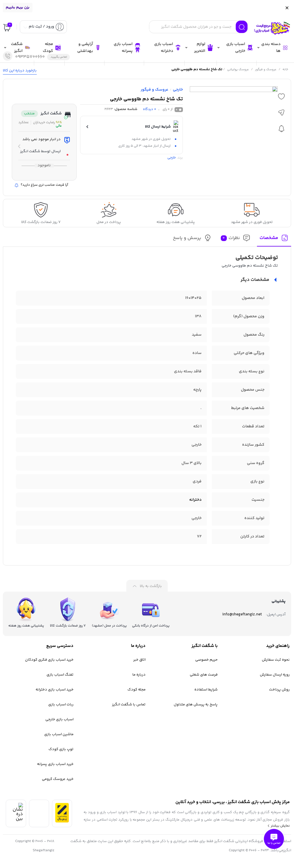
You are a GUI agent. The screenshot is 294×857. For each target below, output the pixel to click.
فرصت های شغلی (204, 675)
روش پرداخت (279, 689)
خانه (285, 69)
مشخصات (269, 238)
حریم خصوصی (206, 660)
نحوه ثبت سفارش (276, 660)
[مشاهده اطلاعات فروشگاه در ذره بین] (16, 818)
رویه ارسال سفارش (275, 675)
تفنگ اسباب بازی (60, 675)
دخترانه (195, 500)
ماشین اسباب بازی (59, 734)
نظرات (231, 238)
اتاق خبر (139, 660)
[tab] (274, 239)
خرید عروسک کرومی (58, 779)
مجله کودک (136, 689)
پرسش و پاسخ (187, 238)
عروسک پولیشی (238, 69)
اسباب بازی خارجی (59, 719)
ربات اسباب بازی (61, 704)
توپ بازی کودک (61, 749)
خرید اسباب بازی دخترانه (55, 689)
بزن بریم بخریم (18, 7)
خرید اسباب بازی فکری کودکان (49, 660)
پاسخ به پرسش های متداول (196, 704)
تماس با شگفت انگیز (129, 704)
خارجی (178, 90)
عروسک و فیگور (265, 69)
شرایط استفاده (206, 689)
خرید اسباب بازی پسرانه (55, 764)
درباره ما (139, 675)
